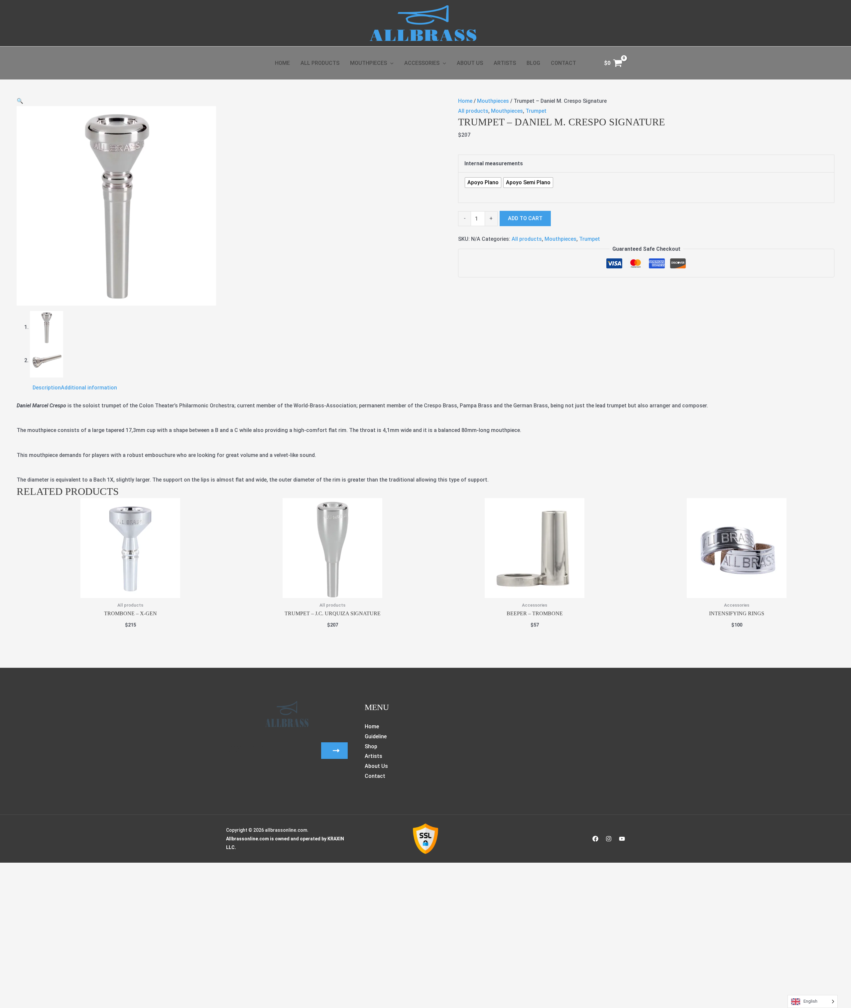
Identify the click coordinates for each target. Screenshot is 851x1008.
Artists (505, 63)
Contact (563, 63)
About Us (470, 63)
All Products (320, 63)
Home (282, 63)
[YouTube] (622, 839)
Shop (371, 746)
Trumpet (536, 111)
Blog (533, 63)
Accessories (421, 63)
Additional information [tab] (89, 387)
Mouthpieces (368, 63)
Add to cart (525, 218)
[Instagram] (609, 839)
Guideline (376, 736)
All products (473, 111)
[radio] (483, 183)
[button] (390, 63)
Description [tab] (47, 387)
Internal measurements (493, 163)
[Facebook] (595, 839)
